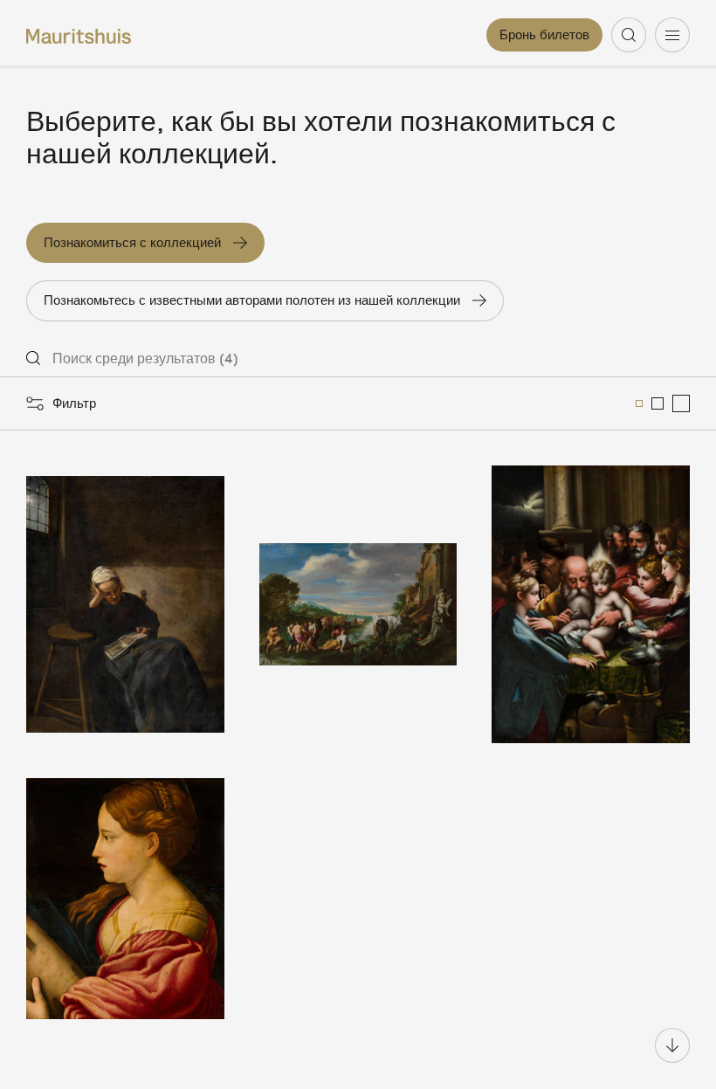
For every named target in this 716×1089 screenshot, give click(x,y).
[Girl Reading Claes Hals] (125, 604)
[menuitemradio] (639, 403)
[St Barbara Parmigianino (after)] (125, 898)
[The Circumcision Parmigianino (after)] (591, 604)
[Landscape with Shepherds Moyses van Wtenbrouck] (358, 604)
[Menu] (672, 34)
